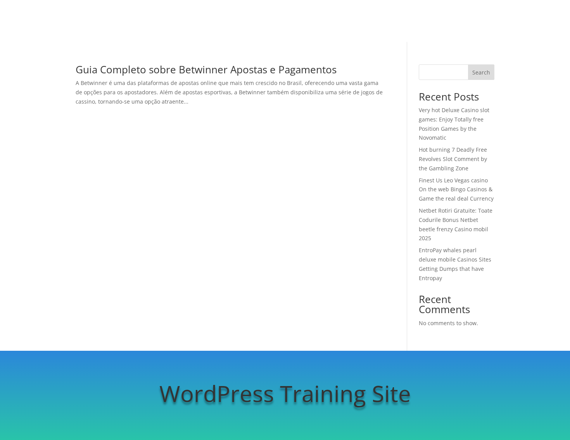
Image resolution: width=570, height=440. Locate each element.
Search (481, 72)
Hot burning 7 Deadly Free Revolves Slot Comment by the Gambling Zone (453, 159)
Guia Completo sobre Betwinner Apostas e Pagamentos (206, 69)
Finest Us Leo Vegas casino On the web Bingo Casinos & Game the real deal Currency (456, 190)
